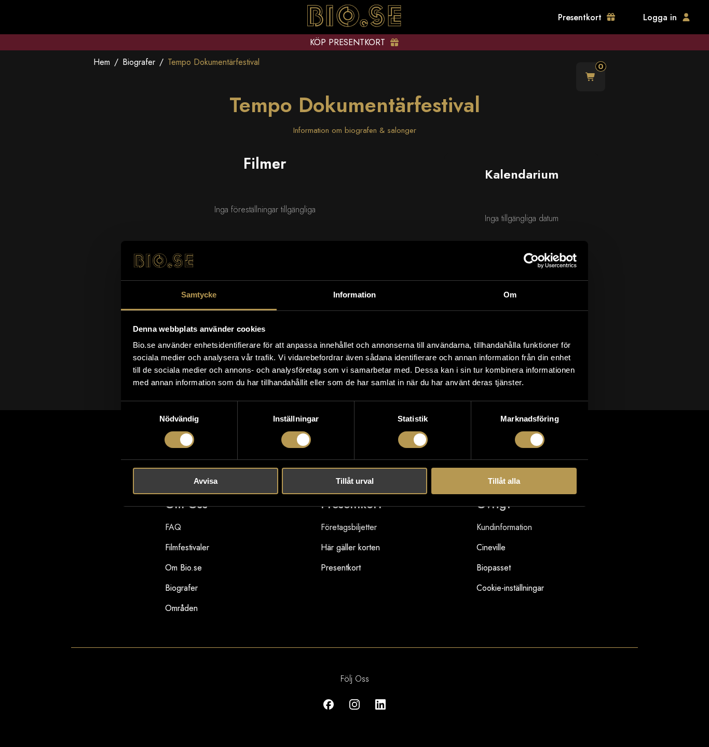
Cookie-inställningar (510, 588)
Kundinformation (504, 527)
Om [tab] (509, 294)
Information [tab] (354, 294)
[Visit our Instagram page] (354, 712)
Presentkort (341, 568)
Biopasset (493, 568)
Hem (101, 62)
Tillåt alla (504, 481)
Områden (181, 608)
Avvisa (205, 481)
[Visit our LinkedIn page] (380, 712)
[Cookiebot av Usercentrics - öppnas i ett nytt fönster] (531, 260)
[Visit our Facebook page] (328, 712)
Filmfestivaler (187, 547)
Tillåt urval (355, 481)
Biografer (138, 62)
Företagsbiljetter (349, 527)
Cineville (491, 547)
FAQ (173, 527)
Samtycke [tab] (199, 294)
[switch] (296, 439)
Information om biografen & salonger (354, 130)
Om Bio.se (183, 568)
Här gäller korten (350, 547)
